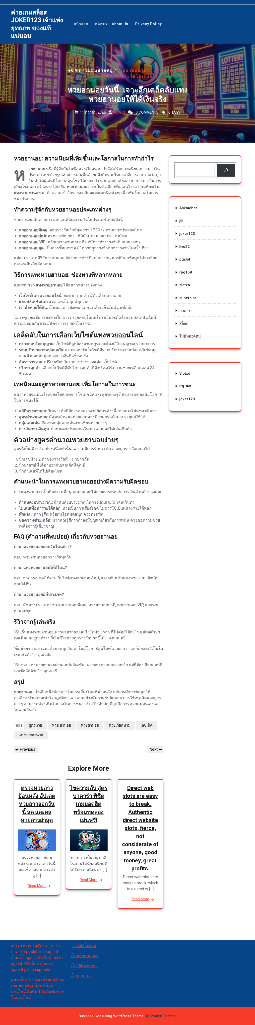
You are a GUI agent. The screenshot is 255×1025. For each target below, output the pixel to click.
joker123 (187, 233)
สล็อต (100, 24)
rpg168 (185, 272)
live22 (184, 246)
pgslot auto (36, 951)
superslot (187, 298)
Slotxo (184, 373)
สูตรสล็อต (19, 979)
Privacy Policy (148, 24)
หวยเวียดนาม (119, 725)
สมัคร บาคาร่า (47, 945)
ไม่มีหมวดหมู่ (99, 70)
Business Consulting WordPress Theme (128, 1016)
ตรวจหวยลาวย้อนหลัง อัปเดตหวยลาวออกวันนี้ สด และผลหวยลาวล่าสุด (36, 804)
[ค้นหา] (226, 170)
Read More (37, 886)
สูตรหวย (35, 725)
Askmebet (188, 208)
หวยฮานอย (90, 725)
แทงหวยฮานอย (30, 735)
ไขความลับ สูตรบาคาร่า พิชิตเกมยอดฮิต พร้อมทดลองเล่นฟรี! (88, 804)
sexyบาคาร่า (22, 945)
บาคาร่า (185, 310)
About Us (120, 24)
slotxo (184, 285)
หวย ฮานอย (61, 725)
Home (74, 70)
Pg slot (185, 386)
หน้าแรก (81, 24)
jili (181, 221)
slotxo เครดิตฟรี (43, 979)
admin (119, 112)
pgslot (184, 259)
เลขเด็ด (146, 725)
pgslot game (23, 969)
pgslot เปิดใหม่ (40, 957)
